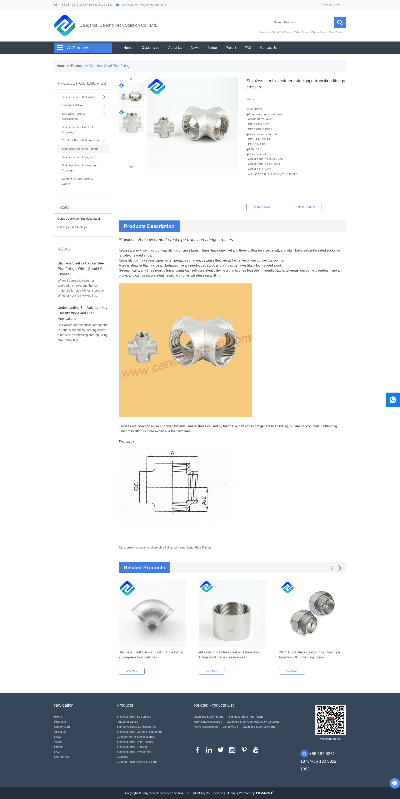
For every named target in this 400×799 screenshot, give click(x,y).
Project (231, 47)
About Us (175, 47)
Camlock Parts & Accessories (81, 140)
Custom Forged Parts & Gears (77, 181)
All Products (78, 47)
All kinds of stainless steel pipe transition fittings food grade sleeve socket (229, 655)
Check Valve (319, 32)
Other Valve (301, 32)
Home (128, 47)
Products (77, 66)
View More (132, 671)
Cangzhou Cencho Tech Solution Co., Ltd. (118, 25)
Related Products (144, 567)
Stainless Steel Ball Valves (79, 97)
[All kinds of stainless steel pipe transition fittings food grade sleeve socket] (232, 613)
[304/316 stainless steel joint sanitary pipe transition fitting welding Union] (312, 613)
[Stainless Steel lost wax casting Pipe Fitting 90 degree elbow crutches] (152, 613)
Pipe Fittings (203, 547)
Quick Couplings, (68, 218)
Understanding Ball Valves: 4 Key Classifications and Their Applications (82, 313)
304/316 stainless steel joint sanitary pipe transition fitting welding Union (309, 655)
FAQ (248, 47)
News (195, 47)
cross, (131, 547)
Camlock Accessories (208, 721)
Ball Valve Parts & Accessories (73, 116)
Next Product (306, 207)
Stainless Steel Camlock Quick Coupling (253, 721)
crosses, (141, 547)
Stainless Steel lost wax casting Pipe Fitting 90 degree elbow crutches (151, 655)
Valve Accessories (206, 726)
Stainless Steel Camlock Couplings (78, 129)
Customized (151, 47)
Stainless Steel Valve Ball (259, 726)
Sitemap (231, 793)
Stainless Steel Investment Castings (79, 168)
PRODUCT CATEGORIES (82, 83)
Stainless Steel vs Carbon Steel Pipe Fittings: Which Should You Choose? (81, 269)
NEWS (64, 249)
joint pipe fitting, (184, 547)
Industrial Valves (72, 105)
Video (212, 47)
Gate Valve (336, 32)
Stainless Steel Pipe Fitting (246, 716)
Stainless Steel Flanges (77, 157)
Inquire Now (262, 207)
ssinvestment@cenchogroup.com (144, 4)
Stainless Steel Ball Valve (275, 32)
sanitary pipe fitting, (160, 547)
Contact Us (268, 47)
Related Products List (214, 705)
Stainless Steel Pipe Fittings (110, 66)
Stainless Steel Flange (209, 716)
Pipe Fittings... (79, 227)
